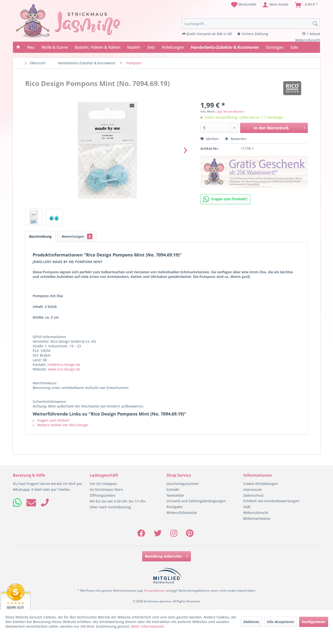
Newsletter (175, 495)
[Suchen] (315, 24)
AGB (246, 506)
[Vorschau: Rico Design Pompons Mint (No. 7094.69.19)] (33, 217)
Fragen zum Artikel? (52, 420)
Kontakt (172, 489)
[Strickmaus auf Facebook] (141, 534)
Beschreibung (40, 236)
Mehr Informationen (147, 626)
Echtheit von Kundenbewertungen (271, 501)
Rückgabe (174, 506)
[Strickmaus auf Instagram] (173, 534)
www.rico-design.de (64, 369)
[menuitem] (243, 5)
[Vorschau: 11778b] (54, 217)
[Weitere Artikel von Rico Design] (292, 88)
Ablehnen (251, 621)
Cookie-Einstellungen (260, 483)
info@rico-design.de (63, 364)
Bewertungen (76, 236)
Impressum (252, 489)
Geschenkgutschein (182, 483)
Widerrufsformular (181, 512)
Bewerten (238, 138)
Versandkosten (154, 590)
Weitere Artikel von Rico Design (62, 425)
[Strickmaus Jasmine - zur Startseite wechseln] (68, 21)
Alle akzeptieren (280, 621)
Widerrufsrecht (255, 512)
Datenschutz (253, 495)
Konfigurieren (313, 621)
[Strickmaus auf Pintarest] (190, 534)
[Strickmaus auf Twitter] (158, 534)
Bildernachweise (256, 518)
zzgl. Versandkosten (230, 111)
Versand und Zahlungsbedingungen (196, 501)
